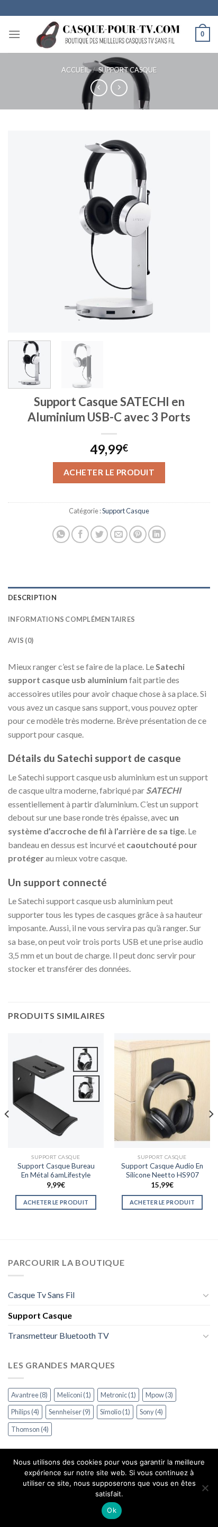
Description (32, 597)
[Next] (192, 231)
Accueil (75, 70)
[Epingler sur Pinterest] (138, 534)
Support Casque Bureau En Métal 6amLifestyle (56, 1171)
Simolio (115, 1412)
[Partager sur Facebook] (80, 534)
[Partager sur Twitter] (99, 534)
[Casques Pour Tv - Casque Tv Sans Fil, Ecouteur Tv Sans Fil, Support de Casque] (109, 34)
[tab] (109, 597)
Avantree (29, 1395)
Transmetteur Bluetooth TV (58, 1335)
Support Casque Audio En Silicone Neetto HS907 (162, 1171)
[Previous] (25, 231)
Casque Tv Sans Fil (41, 1295)
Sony (151, 1412)
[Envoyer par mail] (119, 534)
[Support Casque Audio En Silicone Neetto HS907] (162, 1090)
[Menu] (14, 34)
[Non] (204, 1491)
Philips (25, 1412)
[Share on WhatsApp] (61, 534)
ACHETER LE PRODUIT (109, 472)
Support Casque (127, 70)
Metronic (118, 1395)
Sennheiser (69, 1412)
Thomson (30, 1429)
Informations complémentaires (71, 619)
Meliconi (74, 1395)
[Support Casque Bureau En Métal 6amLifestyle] (56, 1090)
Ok (111, 1510)
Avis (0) (20, 640)
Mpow (159, 1395)
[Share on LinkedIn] (157, 534)
